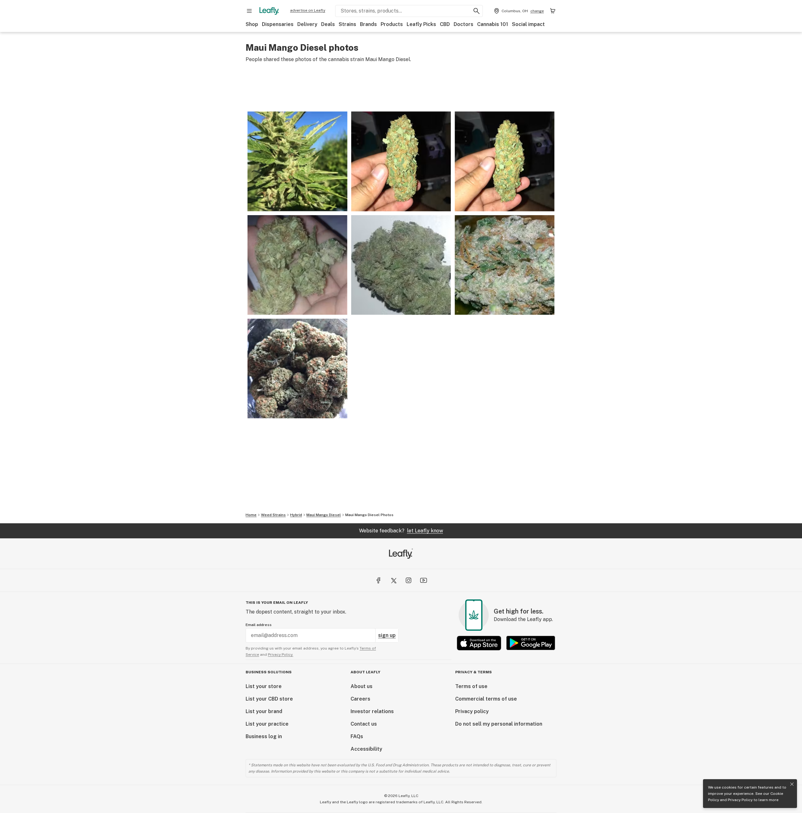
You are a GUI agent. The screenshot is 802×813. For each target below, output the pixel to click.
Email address (259, 625)
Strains (347, 24)
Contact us (364, 724)
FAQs (357, 736)
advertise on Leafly (307, 10)
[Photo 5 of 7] (504, 265)
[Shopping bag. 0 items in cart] (552, 11)
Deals (328, 24)
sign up (387, 635)
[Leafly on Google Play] (530, 643)
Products (392, 24)
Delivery (307, 24)
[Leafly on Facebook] (378, 580)
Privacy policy (472, 711)
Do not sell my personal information (498, 724)
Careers (360, 699)
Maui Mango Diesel (323, 515)
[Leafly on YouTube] (423, 580)
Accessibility (366, 749)
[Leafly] (269, 11)
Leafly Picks (421, 24)
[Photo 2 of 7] (504, 161)
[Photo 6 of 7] (297, 368)
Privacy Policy (740, 800)
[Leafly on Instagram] (408, 580)
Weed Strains (273, 515)
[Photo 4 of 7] (401, 265)
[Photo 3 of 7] (297, 265)
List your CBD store (269, 699)
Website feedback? (401, 531)
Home (251, 515)
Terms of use (471, 686)
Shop (252, 24)
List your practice (267, 724)
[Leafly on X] (393, 580)
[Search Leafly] (476, 11)
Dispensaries (278, 24)
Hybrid (296, 515)
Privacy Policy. (280, 654)
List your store (264, 686)
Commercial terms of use (486, 699)
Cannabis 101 (492, 24)
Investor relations (372, 711)
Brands (368, 24)
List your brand (264, 711)
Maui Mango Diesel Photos (369, 515)
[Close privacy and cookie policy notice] (791, 784)
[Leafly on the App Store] (479, 643)
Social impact (528, 24)
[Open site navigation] (249, 11)
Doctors (463, 24)
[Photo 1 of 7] (401, 161)
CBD (445, 24)
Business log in (264, 736)
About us (361, 686)
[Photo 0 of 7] (297, 161)
